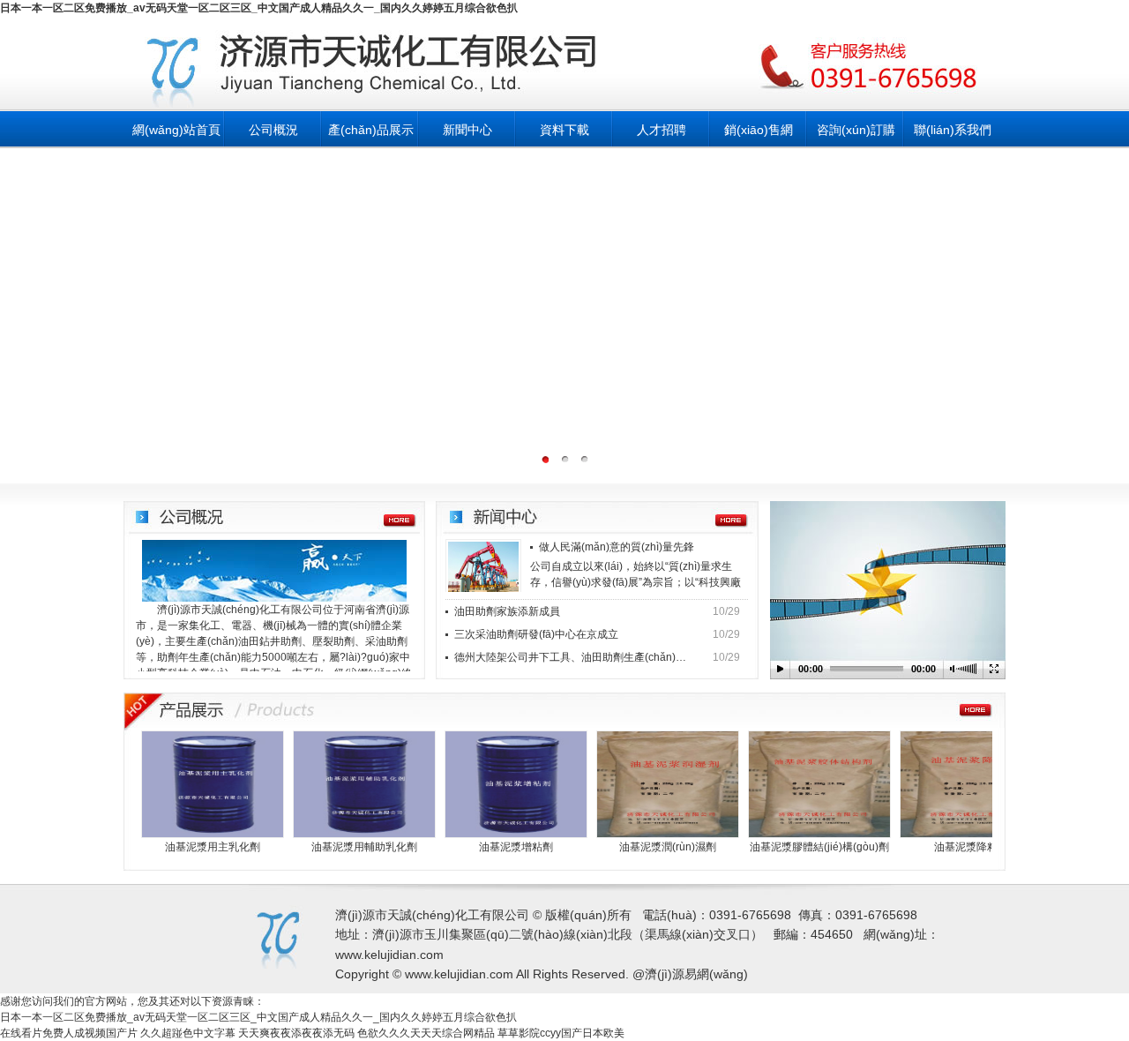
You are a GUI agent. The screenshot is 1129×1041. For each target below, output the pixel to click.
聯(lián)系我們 (952, 130)
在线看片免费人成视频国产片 (69, 1033)
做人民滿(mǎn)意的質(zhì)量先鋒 (616, 547)
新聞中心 (467, 130)
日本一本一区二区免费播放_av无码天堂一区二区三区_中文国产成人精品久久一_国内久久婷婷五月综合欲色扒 (259, 8)
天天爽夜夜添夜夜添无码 (296, 1033)
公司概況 (273, 130)
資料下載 (564, 130)
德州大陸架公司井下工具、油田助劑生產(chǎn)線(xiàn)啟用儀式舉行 (571, 657)
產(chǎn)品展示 (371, 130)
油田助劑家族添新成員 (507, 611)
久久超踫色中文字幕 (188, 1033)
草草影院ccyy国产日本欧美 (560, 1033)
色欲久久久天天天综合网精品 (426, 1033)
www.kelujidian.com (389, 954)
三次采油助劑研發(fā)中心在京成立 (536, 634)
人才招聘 (661, 130)
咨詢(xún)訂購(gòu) (856, 135)
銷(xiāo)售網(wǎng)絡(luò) (759, 135)
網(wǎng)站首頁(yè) (176, 135)
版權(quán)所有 (588, 915)
